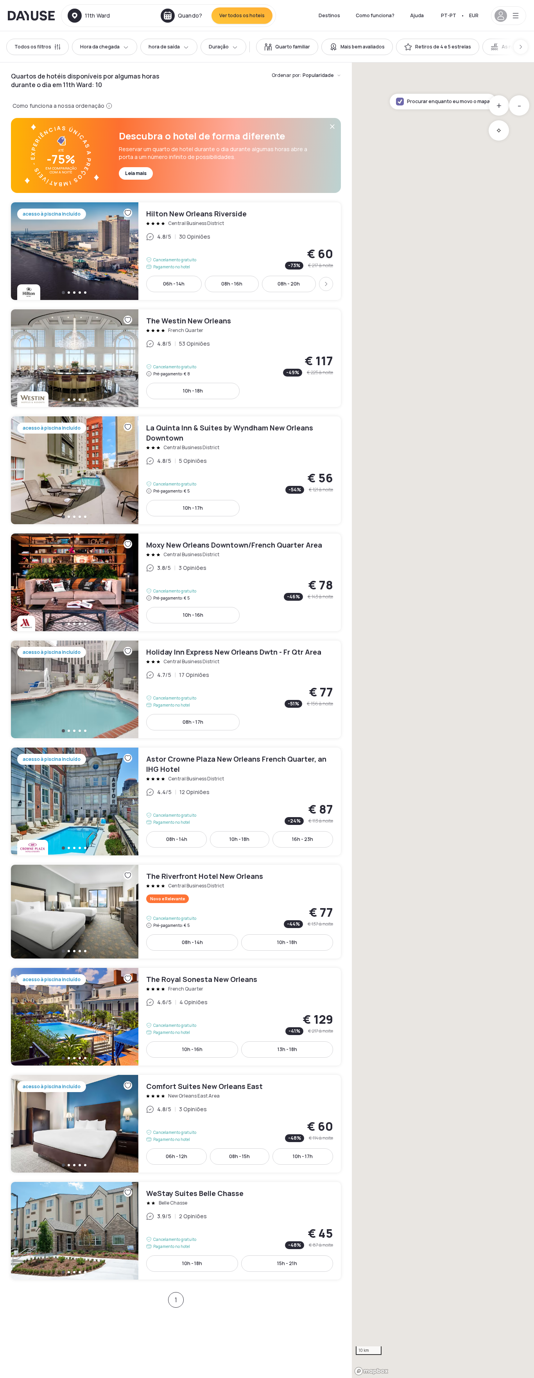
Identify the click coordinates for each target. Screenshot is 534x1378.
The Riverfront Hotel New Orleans (176, 912)
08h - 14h (176, 839)
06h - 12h (176, 1156)
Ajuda (417, 15)
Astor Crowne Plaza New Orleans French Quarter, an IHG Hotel (176, 801)
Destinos (329, 15)
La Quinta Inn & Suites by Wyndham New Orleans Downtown (176, 470)
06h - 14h (174, 283)
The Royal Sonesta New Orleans (176, 1017)
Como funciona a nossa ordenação (58, 105)
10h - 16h (193, 615)
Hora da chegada (100, 46)
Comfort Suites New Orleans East (176, 1124)
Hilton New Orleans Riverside (176, 251)
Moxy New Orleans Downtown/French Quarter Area (176, 582)
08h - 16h (231, 283)
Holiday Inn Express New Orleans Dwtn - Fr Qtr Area (176, 689)
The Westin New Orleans (176, 358)
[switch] (287, 47)
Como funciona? (375, 15)
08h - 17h (193, 722)
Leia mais (136, 173)
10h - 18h (193, 390)
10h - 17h (193, 508)
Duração (219, 46)
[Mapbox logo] (371, 1371)
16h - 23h (302, 839)
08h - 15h (239, 1156)
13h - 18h (287, 1049)
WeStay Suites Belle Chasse (176, 1231)
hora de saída (164, 46)
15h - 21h (287, 1263)
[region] (443, 720)
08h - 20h (289, 283)
